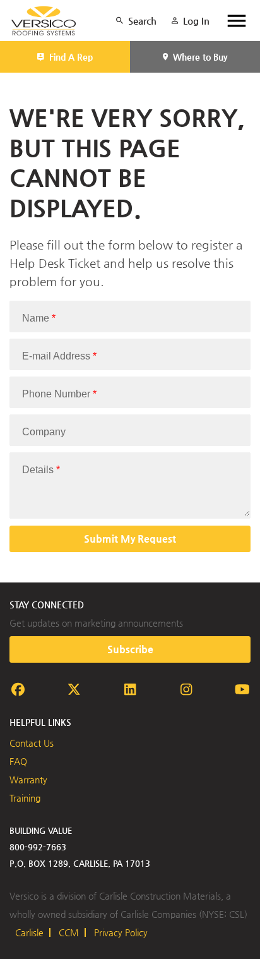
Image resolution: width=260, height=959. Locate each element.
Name (39, 318)
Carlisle (29, 932)
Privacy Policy (121, 932)
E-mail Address (59, 356)
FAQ (18, 761)
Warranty (28, 780)
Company (44, 431)
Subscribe (130, 649)
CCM (69, 932)
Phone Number (59, 394)
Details (41, 469)
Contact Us (31, 743)
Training (24, 798)
